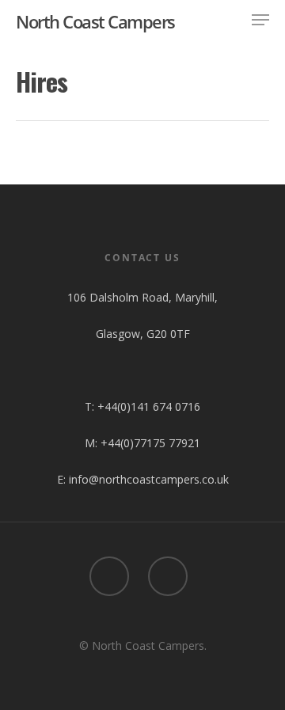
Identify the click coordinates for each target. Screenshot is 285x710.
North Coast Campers (95, 21)
